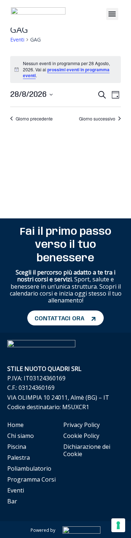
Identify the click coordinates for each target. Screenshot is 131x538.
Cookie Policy (81, 436)
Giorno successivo (97, 119)
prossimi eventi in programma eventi (66, 72)
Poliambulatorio (29, 468)
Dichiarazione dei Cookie (86, 450)
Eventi (17, 39)
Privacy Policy (81, 425)
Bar (12, 501)
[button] (112, 14)
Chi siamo (20, 436)
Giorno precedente (34, 119)
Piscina (16, 447)
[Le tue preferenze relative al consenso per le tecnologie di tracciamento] (118, 525)
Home (15, 425)
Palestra (18, 458)
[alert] (65, 69)
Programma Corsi (31, 479)
